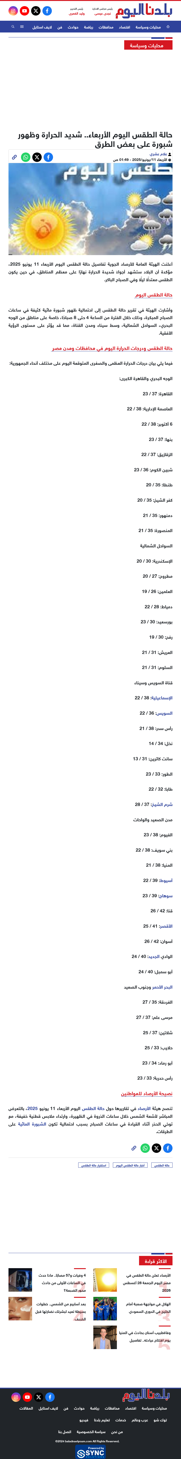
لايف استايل (42, 26)
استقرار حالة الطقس (93, 1165)
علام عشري (159, 153)
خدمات (120, 1419)
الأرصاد (144, 1108)
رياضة (88, 26)
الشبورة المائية (32, 1123)
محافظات (106, 26)
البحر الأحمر (162, 986)
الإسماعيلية (162, 697)
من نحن (117, 1431)
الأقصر (166, 925)
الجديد (154, 956)
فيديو (83, 1419)
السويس (164, 712)
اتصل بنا (64, 1431)
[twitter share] (37, 157)
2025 (32, 1108)
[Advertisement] (90, 88)
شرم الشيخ (162, 804)
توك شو (160, 1419)
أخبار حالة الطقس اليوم (130, 1165)
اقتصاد (124, 26)
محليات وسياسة (148, 26)
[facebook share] (48, 157)
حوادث (73, 26)
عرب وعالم (140, 1419)
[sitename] (146, 1395)
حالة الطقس (93, 1108)
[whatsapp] (14, 157)
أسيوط (166, 880)
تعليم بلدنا (102, 1419)
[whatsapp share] (25, 157)
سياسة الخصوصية (91, 1431)
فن (60, 26)
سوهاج (166, 895)
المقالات (26, 1407)
